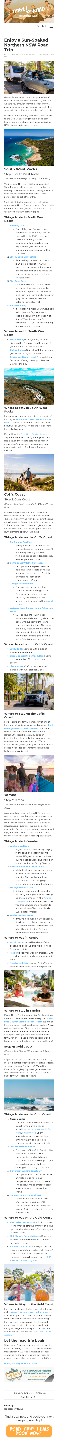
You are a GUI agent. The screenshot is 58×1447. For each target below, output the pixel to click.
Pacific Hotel (17, 942)
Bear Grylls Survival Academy (35, 434)
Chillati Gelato (17, 350)
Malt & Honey (17, 339)
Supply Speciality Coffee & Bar (26, 656)
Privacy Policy (23, 1393)
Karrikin (14, 953)
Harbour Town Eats (20, 1246)
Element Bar (16, 666)
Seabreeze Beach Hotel (23, 357)
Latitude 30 (16, 649)
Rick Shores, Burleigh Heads (25, 1236)
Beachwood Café (19, 963)
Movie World (40, 1129)
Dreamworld (27, 1129)
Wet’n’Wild (30, 1133)
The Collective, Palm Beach (24, 1222)
